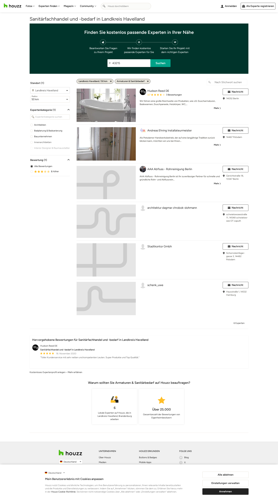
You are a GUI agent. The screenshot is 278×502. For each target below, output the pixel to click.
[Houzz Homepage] (13, 5)
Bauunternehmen (43, 136)
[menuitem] (30, 6)
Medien (102, 462)
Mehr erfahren (75, 372)
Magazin (69, 6)
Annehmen (225, 491)
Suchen (160, 63)
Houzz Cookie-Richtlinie (63, 491)
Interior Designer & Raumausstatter (52, 148)
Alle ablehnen (225, 474)
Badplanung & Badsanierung (48, 130)
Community (87, 6)
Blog (186, 457)
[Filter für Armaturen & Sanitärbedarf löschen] (147, 81)
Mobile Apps (145, 462)
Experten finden (48, 6)
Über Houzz (105, 457)
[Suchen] (104, 6)
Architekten (40, 125)
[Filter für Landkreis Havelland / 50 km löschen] (110, 81)
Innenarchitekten (42, 142)
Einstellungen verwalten (225, 483)
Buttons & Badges (148, 457)
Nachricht (237, 91)
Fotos (29, 6)
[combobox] (126, 6)
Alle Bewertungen (43, 166)
